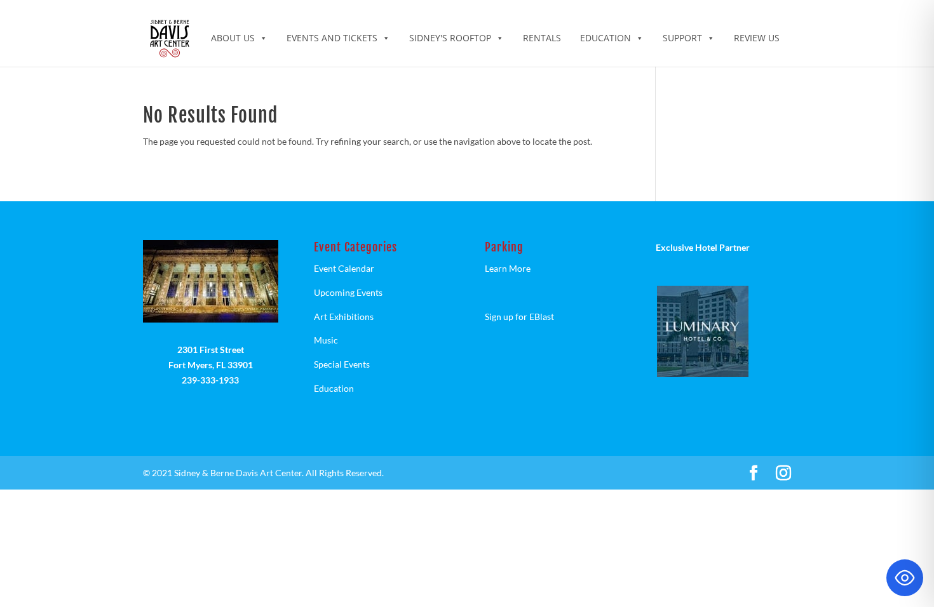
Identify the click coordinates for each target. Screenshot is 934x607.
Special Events (342, 364)
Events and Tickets (332, 38)
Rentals (542, 38)
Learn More (508, 268)
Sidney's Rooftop (450, 38)
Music (326, 340)
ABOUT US (233, 38)
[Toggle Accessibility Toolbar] (904, 577)
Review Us (757, 38)
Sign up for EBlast (519, 316)
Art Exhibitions (344, 316)
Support (682, 38)
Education (605, 38)
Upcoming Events (348, 292)
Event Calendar (344, 268)
